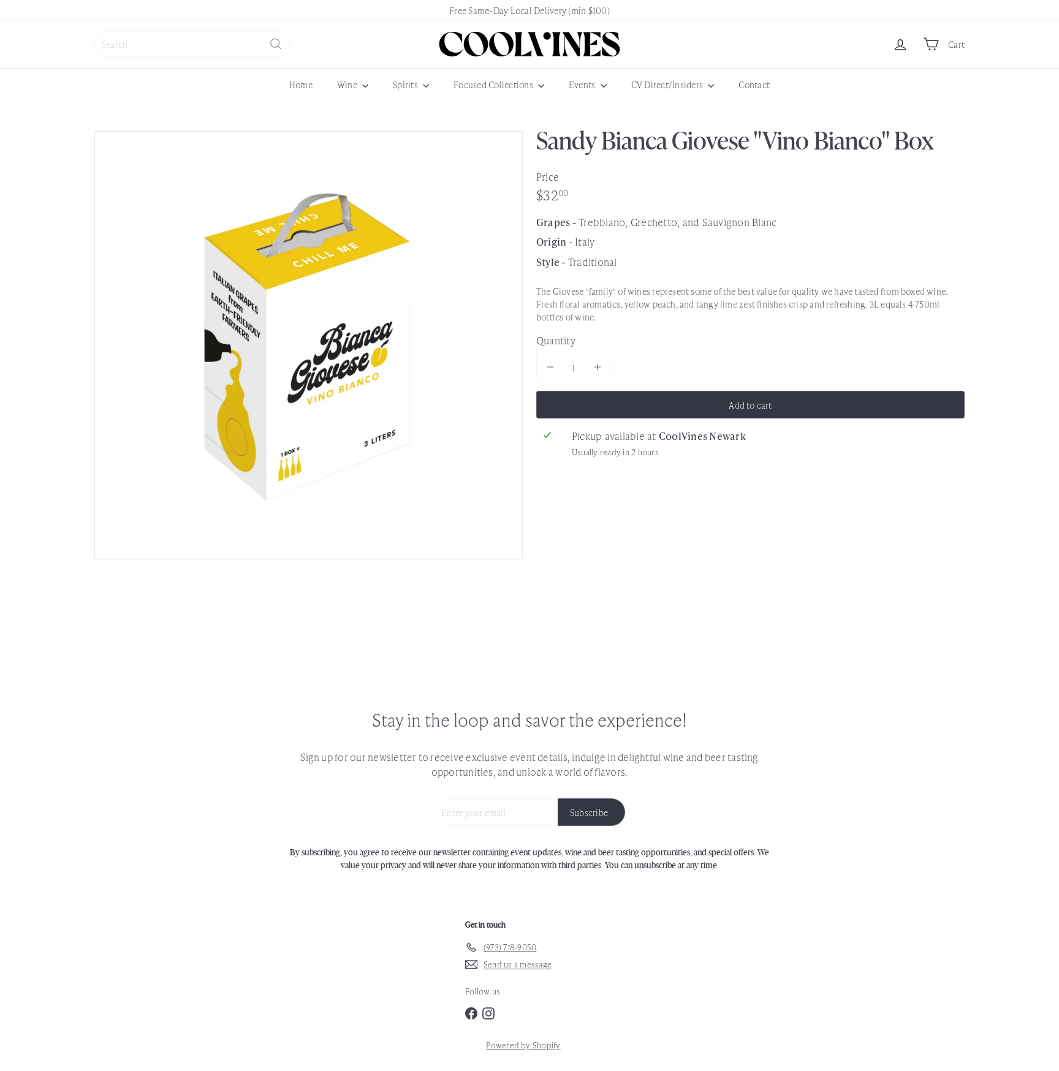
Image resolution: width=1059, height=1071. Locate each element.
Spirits (406, 84)
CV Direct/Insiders (668, 84)
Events (583, 84)
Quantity (555, 339)
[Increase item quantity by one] (597, 366)
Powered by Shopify (523, 1045)
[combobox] (192, 44)
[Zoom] (308, 345)
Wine (348, 84)
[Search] (275, 44)
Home (301, 84)
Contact (754, 84)
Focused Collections (494, 84)
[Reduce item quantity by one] (550, 366)
